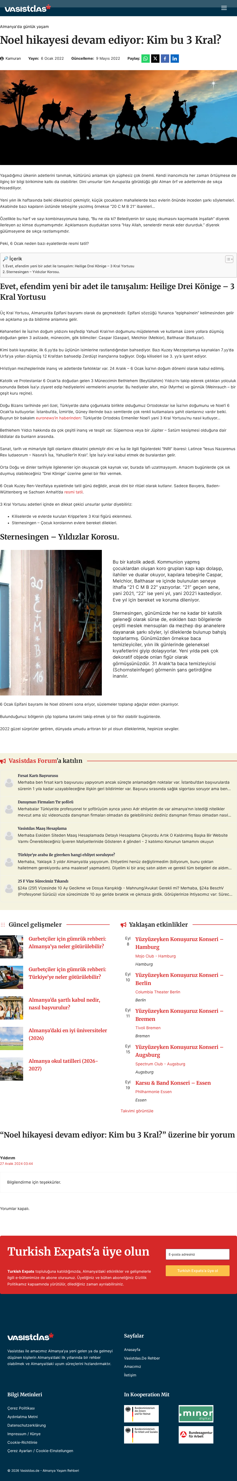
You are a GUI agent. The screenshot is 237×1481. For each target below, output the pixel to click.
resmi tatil (73, 492)
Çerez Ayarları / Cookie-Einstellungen (40, 1450)
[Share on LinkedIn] (175, 58)
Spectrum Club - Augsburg (160, 1064)
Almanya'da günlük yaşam (24, 26)
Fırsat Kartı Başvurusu (38, 775)
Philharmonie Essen (153, 1091)
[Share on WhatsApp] (145, 58)
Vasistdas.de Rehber (142, 1358)
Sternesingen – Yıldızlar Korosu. (33, 272)
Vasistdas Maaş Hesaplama (42, 828)
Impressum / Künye (24, 1433)
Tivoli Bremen (148, 1028)
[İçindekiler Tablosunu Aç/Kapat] (227, 259)
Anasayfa (132, 1349)
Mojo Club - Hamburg (155, 956)
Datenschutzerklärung (26, 1425)
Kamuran (13, 58)
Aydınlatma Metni (22, 1416)
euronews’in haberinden (58, 418)
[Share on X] (155, 58)
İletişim (130, 1375)
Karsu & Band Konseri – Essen (173, 1083)
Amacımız (132, 1366)
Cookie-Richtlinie (22, 1442)
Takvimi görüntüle (137, 1111)
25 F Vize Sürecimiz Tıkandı (43, 881)
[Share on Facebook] (165, 58)
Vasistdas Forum (33, 760)
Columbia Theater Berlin (157, 992)
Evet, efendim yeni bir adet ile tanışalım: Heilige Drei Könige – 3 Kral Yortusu (70, 266)
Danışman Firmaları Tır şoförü (45, 802)
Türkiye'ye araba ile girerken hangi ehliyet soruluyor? (66, 854)
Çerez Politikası (21, 1408)
